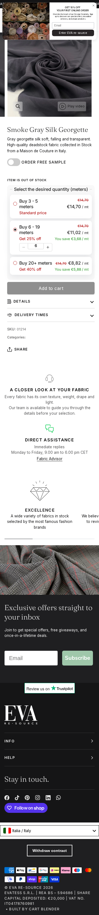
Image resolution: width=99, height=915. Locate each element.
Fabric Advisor (49, 459)
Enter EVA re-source (73, 33)
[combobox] (49, 830)
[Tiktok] (17, 797)
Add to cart (51, 288)
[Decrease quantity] (24, 247)
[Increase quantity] (48, 247)
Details (21, 301)
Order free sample (43, 162)
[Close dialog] (93, 5)
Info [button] (9, 741)
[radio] (51, 206)
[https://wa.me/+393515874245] (58, 797)
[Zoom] (18, 106)
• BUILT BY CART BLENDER (32, 909)
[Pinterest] (27, 797)
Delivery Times (30, 315)
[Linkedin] (48, 797)
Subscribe (77, 658)
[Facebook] (6, 797)
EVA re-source (25, 887)
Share (21, 349)
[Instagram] (37, 797)
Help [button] (9, 757)
